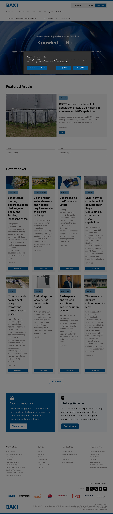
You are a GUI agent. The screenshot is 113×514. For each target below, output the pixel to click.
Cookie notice (64, 62)
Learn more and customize (37, 68)
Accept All (80, 68)
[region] (57, 62)
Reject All (64, 68)
